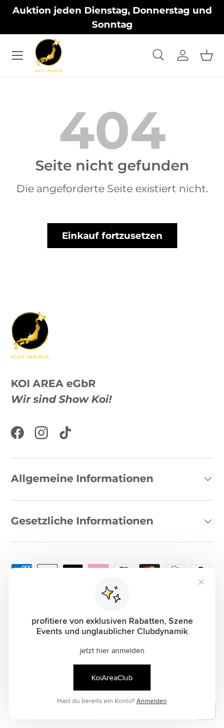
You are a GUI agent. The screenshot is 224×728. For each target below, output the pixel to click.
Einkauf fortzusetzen (112, 235)
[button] (207, 55)
